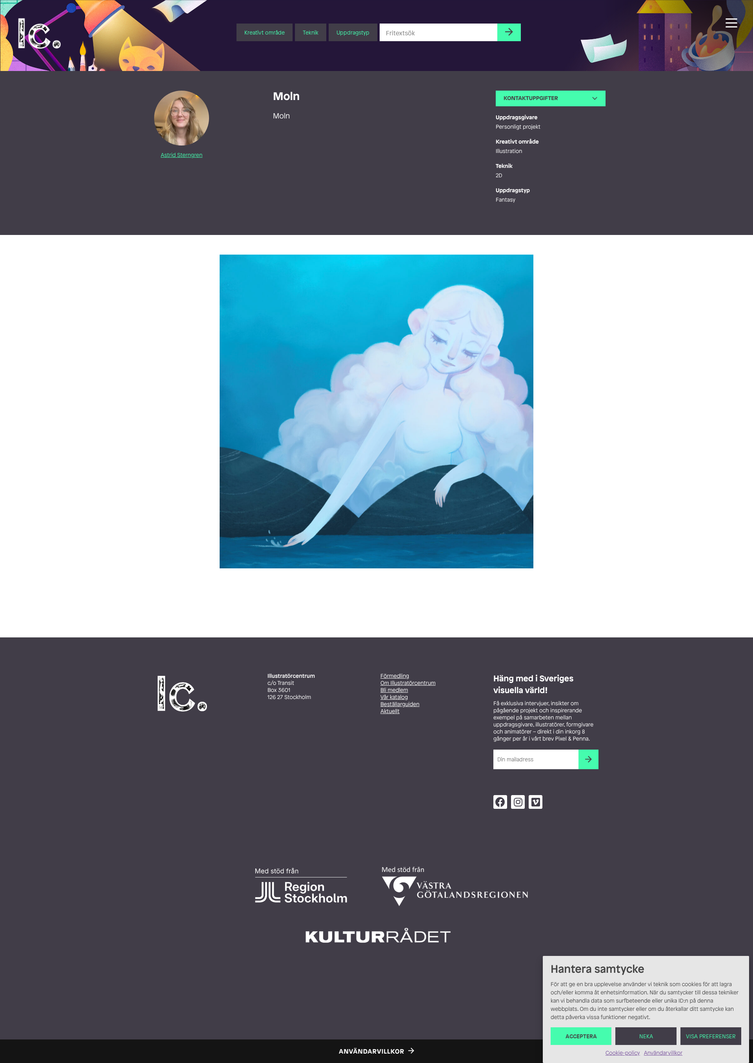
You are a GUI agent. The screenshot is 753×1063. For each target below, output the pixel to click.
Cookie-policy (623, 1053)
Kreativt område (264, 32)
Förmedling (394, 676)
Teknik (310, 32)
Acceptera (581, 1036)
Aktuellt (390, 711)
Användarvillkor (663, 1053)
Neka (646, 1036)
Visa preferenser (711, 1036)
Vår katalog (394, 697)
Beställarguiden (399, 704)
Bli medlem (394, 690)
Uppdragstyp (352, 32)
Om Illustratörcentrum (408, 683)
